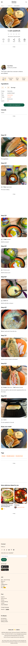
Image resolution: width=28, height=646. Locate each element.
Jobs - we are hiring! (5, 579)
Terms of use (4, 598)
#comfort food (19, 456)
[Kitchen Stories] (14, 2)
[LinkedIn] (14, 550)
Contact (2, 603)
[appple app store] (14, 567)
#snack (3, 456)
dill (8, 101)
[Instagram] (4, 550)
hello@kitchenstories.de (21, 634)
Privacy (2, 600)
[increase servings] (8, 87)
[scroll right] (27, 495)
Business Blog (4, 620)
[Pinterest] (11, 550)
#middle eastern (10, 456)
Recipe (2, 5)
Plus (3, 587)
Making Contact (4, 621)
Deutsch (3, 609)
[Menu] (2, 2)
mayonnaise (10, 95)
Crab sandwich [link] (16, 5)
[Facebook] (2, 550)
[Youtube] (9, 550)
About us (3, 581)
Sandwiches (10, 5)
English (7, 609)
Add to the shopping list (14, 105)
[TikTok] (7, 550)
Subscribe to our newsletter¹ (7, 553)
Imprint (2, 596)
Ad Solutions (4, 618)
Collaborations (4, 584)
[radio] (8, 34)
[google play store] (14, 570)
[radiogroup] (14, 34)
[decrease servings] (2, 87)
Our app (3, 586)
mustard (9, 97)
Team (2, 582)
